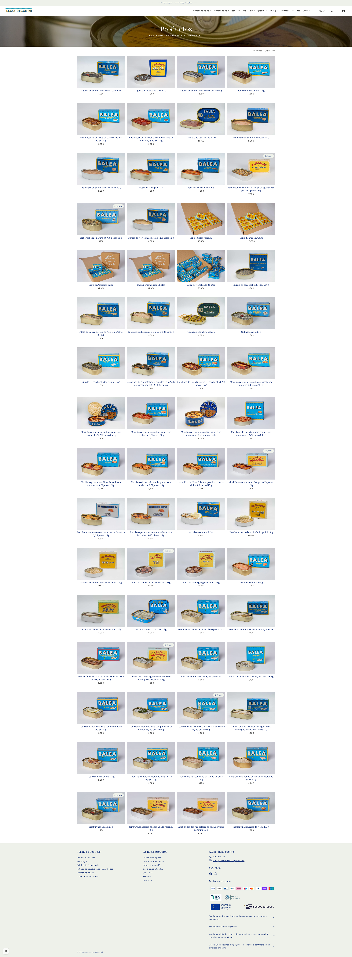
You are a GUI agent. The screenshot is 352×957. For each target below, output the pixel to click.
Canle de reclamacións (88, 876)
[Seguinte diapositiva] (121, 413)
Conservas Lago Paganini (93, 952)
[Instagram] (215, 873)
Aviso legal (82, 861)
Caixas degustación (152, 865)
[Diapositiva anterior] (81, 413)
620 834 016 (219, 857)
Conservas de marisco (153, 861)
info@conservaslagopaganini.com (228, 860)
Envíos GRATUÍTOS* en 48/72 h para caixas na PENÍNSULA (176, 3)
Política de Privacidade (88, 865)
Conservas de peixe (152, 857)
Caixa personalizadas (153, 869)
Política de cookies (86, 857)
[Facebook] (210, 873)
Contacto (147, 880)
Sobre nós (147, 873)
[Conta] (337, 11)
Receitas (147, 876)
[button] (270, 51)
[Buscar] (332, 11)
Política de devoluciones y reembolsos (95, 869)
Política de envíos (85, 873)
